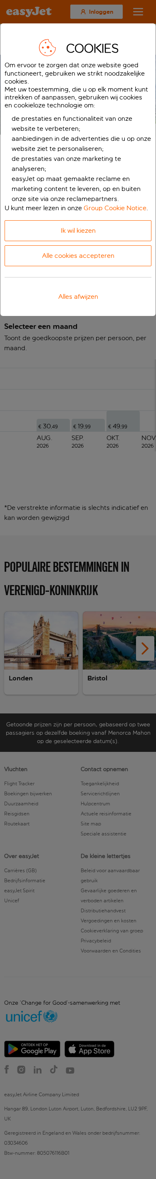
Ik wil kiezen (78, 230)
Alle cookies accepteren (78, 256)
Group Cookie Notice (115, 208)
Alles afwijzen (78, 296)
